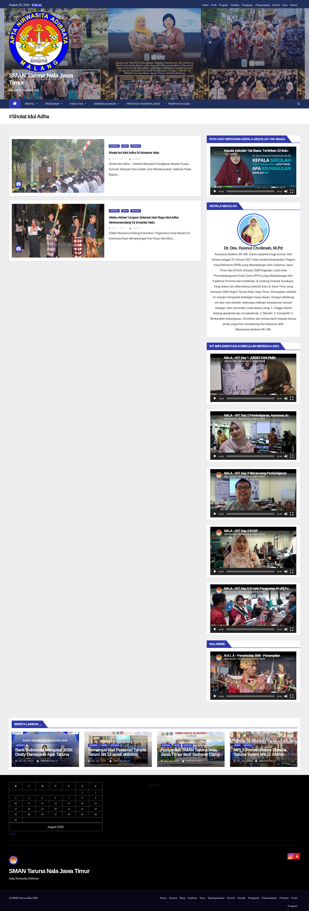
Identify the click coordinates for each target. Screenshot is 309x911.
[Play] (215, 191)
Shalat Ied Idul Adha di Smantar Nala (134, 152)
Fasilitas (235, 5)
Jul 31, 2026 (25, 761)
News (125, 146)
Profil (214, 5)
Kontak (241, 898)
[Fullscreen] (291, 191)
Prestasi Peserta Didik (143, 103)
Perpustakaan (263, 5)
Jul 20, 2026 (98, 761)
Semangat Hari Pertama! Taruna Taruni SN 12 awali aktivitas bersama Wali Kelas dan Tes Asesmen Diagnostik (117, 756)
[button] (298, 103)
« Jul (12, 833)
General (114, 146)
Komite (276, 5)
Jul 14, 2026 (171, 761)
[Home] (15, 103)
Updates (135, 146)
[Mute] (286, 191)
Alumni (293, 5)
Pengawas (247, 5)
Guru (285, 5)
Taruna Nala (48, 761)
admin (136, 159)
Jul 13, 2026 (244, 761)
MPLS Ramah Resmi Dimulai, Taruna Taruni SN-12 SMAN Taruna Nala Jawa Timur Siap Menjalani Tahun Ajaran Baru (261, 756)
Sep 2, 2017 (119, 159)
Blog (182, 898)
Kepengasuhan (105, 103)
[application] (253, 171)
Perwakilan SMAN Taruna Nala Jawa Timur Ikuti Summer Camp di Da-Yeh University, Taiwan (190, 754)
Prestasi (284, 898)
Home (205, 5)
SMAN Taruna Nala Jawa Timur (49, 871)
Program (223, 5)
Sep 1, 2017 (119, 228)
